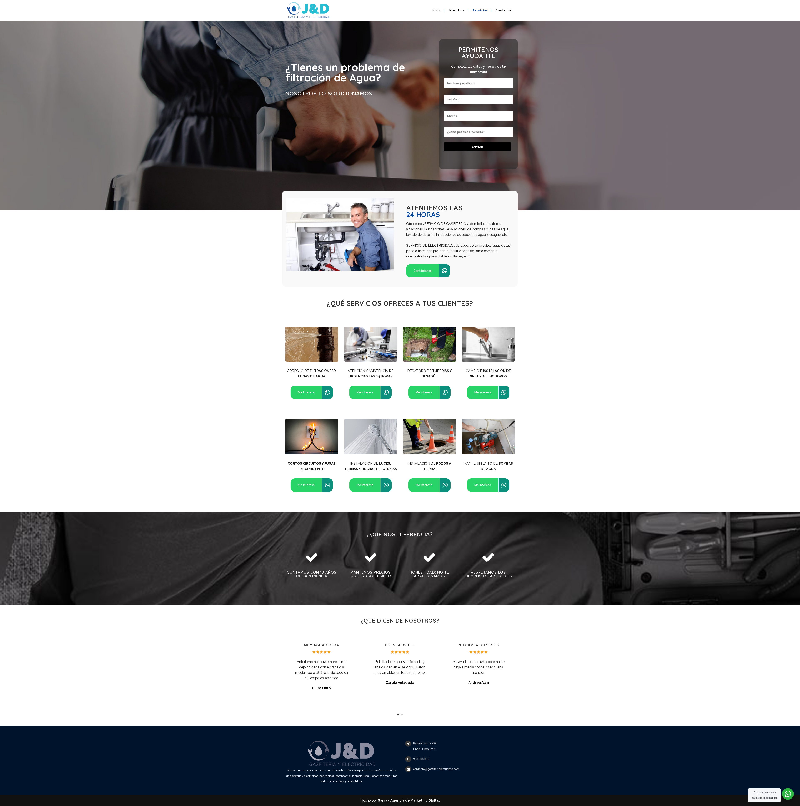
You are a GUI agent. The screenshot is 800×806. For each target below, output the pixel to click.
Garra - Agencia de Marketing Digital (409, 800)
